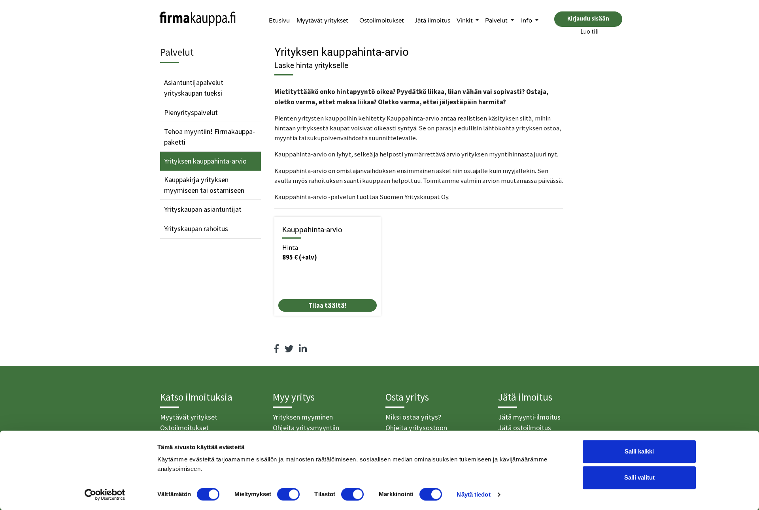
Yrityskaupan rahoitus (196, 228)
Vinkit (465, 20)
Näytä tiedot (473, 494)
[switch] (288, 494)
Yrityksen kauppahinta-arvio (205, 161)
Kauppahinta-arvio (312, 229)
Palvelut (497, 20)
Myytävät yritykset (322, 20)
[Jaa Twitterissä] (289, 348)
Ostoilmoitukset (381, 20)
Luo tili (589, 31)
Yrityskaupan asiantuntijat (203, 209)
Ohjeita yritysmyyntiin (306, 427)
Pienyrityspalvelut (191, 112)
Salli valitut (639, 477)
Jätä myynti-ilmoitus (529, 417)
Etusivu (279, 20)
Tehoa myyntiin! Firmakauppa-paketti (209, 137)
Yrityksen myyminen (303, 417)
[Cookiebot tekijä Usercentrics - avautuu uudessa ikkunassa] (105, 495)
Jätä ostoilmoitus (524, 427)
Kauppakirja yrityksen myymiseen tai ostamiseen (204, 185)
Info (527, 20)
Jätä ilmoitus (432, 20)
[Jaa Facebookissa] (276, 348)
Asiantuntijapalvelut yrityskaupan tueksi (193, 88)
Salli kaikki (639, 451)
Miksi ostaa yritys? (413, 417)
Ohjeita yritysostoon (416, 427)
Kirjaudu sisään (588, 18)
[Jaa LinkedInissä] (303, 348)
